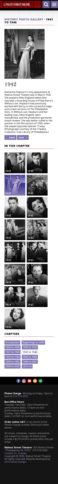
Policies (22, 453)
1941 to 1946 (30, 352)
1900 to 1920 (30, 347)
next (22, 137)
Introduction (12, 342)
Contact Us (10, 453)
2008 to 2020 (12, 366)
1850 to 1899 (12, 347)
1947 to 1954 (12, 356)
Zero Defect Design (15, 461)
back (10, 137)
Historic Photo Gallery (23, 19)
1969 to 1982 (12, 361)
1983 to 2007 (30, 361)
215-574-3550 (20, 396)
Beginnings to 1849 (33, 342)
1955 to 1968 (30, 356)
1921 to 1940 (12, 352)
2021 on (27, 366)
